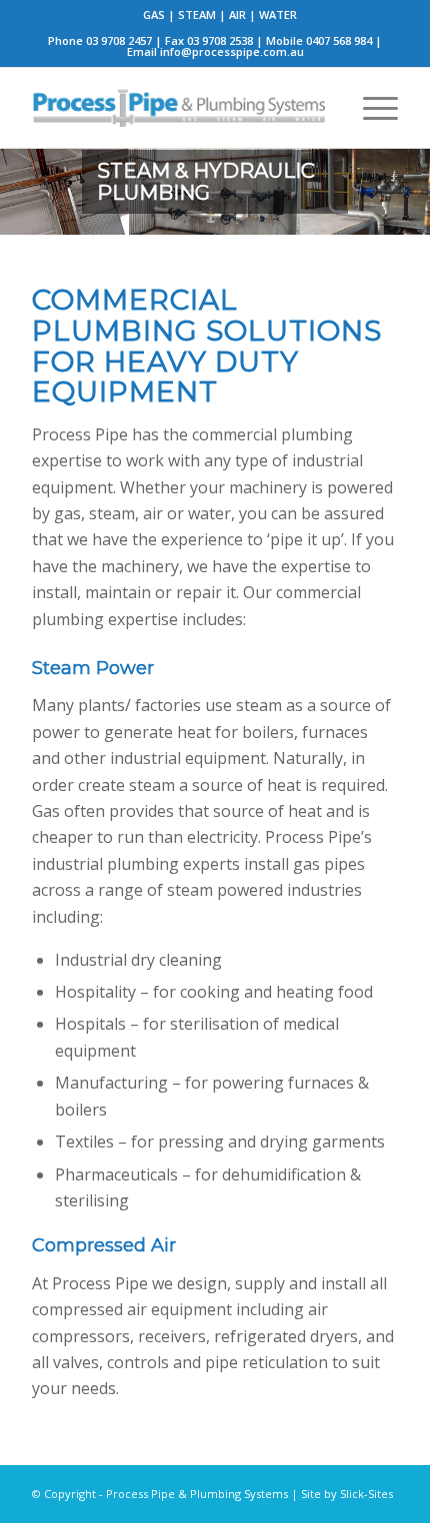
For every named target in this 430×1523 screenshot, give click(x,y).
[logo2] (178, 108)
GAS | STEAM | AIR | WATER (220, 14)
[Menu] (370, 108)
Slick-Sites (366, 1493)
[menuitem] (220, 15)
